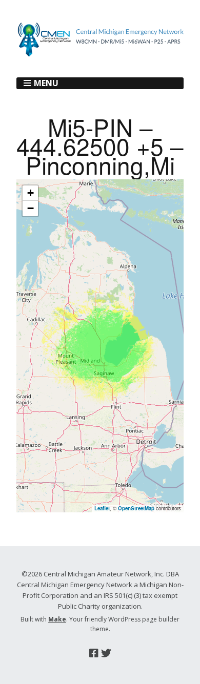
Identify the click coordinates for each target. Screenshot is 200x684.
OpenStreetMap (136, 508)
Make (57, 619)
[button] (30, 193)
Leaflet (102, 508)
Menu (46, 83)
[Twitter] (106, 653)
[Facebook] (93, 653)
